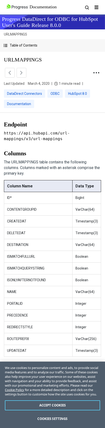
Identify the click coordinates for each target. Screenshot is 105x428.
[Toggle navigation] (96, 7)
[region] (52, 395)
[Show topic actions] (96, 73)
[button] (52, 45)
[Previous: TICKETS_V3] (9, 72)
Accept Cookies (52, 405)
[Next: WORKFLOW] (21, 72)
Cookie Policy (14, 390)
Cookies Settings (52, 418)
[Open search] (86, 7)
